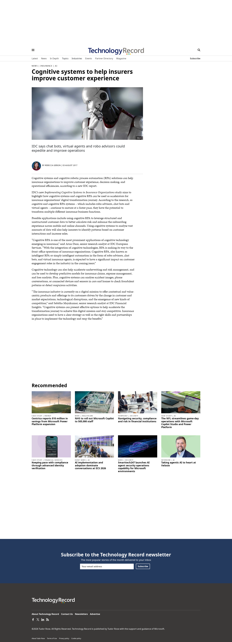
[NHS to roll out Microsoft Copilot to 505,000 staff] (94, 402)
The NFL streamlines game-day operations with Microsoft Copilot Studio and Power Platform (180, 423)
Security (134, 416)
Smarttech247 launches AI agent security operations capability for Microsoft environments (134, 467)
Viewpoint (123, 416)
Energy (48, 416)
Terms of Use (52, 638)
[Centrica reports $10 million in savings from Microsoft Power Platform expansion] (51, 402)
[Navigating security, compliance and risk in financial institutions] (137, 402)
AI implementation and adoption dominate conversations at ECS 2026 (90, 465)
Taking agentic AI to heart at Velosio (178, 464)
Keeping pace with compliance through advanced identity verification (50, 465)
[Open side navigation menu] (33, 50)
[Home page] (116, 50)
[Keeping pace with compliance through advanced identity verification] (51, 446)
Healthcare (87, 416)
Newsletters (81, 614)
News (35, 66)
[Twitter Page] (38, 619)
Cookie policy (76, 638)
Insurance (46, 66)
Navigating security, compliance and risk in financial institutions (137, 420)
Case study (37, 416)
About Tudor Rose (38, 638)
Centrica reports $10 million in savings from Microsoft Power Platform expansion (50, 421)
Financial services (54, 460)
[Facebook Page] (33, 619)
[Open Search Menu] (199, 50)
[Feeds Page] (47, 619)
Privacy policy (64, 638)
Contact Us (67, 614)
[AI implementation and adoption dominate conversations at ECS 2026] (94, 446)
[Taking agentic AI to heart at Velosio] (180, 446)
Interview (166, 460)
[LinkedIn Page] (42, 619)
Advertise (95, 614)
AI (56, 66)
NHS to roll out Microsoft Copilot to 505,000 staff (94, 420)
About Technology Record (45, 614)
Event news (80, 460)
